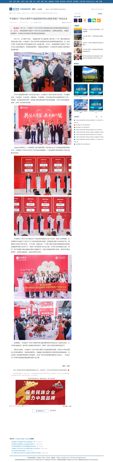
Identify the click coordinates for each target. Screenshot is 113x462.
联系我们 (39, 457)
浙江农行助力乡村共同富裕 (19, 450)
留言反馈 (25, 405)
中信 (26, 438)
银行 (46, 1)
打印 (64, 22)
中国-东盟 (82, 1)
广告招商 (58, 457)
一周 (96, 119)
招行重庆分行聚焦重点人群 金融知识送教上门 (23, 444)
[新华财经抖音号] (81, 20)
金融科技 (51, 1)
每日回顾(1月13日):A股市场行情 (83, 147)
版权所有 (24, 459)
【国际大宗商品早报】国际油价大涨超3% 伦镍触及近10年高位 (90, 135)
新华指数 (75, 1)
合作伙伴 (48, 457)
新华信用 (69, 1)
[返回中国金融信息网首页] (68, 370)
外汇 (34, 1)
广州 (16, 438)
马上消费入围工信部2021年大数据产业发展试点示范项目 (26, 453)
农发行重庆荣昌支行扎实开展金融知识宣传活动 (24, 446)
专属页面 (19, 13)
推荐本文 (41, 411)
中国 (14, 1)
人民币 (23, 1)
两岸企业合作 (90, 1)
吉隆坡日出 (89, 83)
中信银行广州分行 (26, 13)
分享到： (54, 410)
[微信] (94, 20)
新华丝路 (62, 1)
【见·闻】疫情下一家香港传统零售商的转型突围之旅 (57, 9)
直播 (96, 1)
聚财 (33, 9)
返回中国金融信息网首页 (98, 9)
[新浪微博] (99, 20)
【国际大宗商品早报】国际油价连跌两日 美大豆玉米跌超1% (89, 132)
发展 (29, 438)
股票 (31, 1)
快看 (100, 1)
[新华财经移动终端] (90, 20)
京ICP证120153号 (30, 459)
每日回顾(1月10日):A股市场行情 (83, 128)
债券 (38, 1)
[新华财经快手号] (85, 20)
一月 (101, 119)
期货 (42, 1)
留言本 (43, 457)
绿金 (27, 1)
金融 (18, 438)
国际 (18, 1)
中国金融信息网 (18, 459)
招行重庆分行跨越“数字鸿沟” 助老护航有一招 (23, 441)
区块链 (57, 1)
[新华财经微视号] (76, 20)
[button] (76, 76)
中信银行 (22, 438)
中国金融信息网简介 (31, 457)
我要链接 (53, 457)
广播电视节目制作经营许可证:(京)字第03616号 (88, 459)
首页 (10, 1)
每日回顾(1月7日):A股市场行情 (96, 99)
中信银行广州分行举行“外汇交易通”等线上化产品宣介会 (26, 448)
